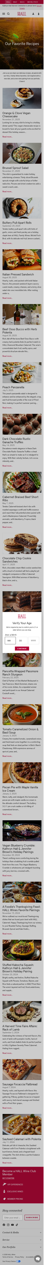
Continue (21, 649)
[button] (36, 1258)
